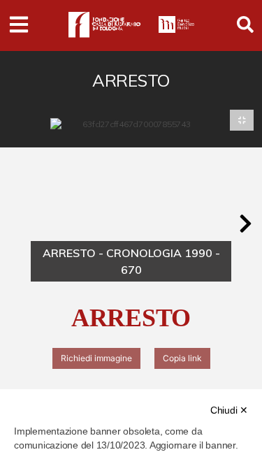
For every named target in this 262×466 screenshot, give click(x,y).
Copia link (182, 358)
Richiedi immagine (96, 358)
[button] (245, 223)
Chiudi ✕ (229, 410)
